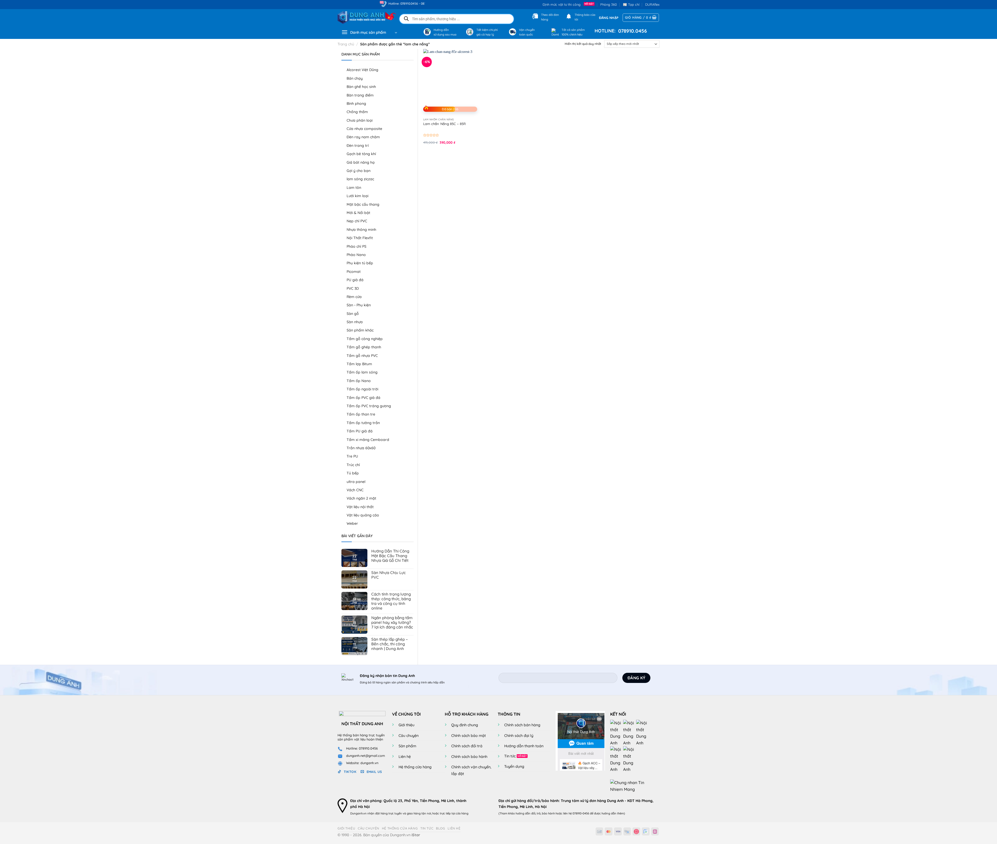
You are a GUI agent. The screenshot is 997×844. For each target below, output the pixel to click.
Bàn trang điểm (360, 95)
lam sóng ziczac (360, 179)
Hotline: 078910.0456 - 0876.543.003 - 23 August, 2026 (395, 3)
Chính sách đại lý (518, 735)
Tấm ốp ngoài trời (362, 389)
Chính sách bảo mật (468, 735)
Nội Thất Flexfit (360, 238)
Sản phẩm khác (360, 330)
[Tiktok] (616, 759)
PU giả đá (355, 280)
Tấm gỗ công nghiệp (365, 338)
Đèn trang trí (358, 145)
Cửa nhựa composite (364, 128)
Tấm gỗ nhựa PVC (362, 355)
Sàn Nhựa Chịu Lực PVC (388, 575)
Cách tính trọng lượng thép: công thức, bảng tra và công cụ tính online (391, 601)
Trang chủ (346, 44)
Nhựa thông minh (361, 229)
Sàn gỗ (353, 313)
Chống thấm (357, 111)
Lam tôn (354, 187)
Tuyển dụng (514, 766)
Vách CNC (355, 490)
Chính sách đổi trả (466, 746)
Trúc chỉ (353, 464)
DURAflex (652, 4)
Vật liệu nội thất (360, 506)
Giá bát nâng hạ (361, 162)
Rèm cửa (354, 296)
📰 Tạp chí (631, 4)
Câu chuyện (409, 735)
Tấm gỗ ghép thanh (364, 347)
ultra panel (356, 481)
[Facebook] (616, 732)
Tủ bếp (353, 473)
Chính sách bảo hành (469, 756)
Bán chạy (355, 78)
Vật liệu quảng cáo (363, 515)
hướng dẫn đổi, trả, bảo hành (535, 813)
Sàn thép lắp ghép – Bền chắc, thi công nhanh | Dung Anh (389, 644)
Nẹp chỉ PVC (357, 221)
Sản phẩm (407, 746)
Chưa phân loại (360, 120)
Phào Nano (356, 254)
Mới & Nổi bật (358, 212)
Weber (352, 523)
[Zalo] (642, 732)
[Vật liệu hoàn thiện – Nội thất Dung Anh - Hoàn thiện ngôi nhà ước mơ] (364, 17)
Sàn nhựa (355, 322)
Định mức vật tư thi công (563, 4)
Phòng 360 (608, 4)
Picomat (354, 271)
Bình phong (356, 103)
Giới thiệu (406, 725)
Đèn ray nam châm (363, 137)
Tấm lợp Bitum (359, 364)
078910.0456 (631, 31)
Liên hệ (405, 756)
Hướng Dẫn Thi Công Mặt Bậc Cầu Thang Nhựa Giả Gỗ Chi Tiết (390, 556)
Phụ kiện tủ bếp (360, 263)
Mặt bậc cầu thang (363, 204)
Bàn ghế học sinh (361, 86)
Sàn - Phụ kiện (359, 305)
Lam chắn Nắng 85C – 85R (444, 124)
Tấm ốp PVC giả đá (363, 397)
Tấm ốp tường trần (363, 422)
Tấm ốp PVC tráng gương (369, 406)
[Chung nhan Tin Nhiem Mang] (629, 785)
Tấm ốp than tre (361, 414)
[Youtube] (629, 732)
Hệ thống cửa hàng (415, 767)
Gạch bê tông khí (361, 153)
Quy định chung (464, 725)
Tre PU (352, 456)
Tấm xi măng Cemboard (368, 439)
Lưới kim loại (357, 195)
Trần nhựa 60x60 (361, 448)
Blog (440, 828)
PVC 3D (353, 288)
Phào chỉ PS (356, 246)
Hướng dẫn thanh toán (523, 746)
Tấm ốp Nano (359, 380)
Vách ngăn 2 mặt (361, 498)
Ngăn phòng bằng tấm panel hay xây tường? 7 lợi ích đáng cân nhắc (392, 622)
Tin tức (510, 756)
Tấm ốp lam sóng (362, 372)
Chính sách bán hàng (522, 725)
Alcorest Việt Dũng (362, 69)
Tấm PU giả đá (360, 431)
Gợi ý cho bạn (358, 170)
